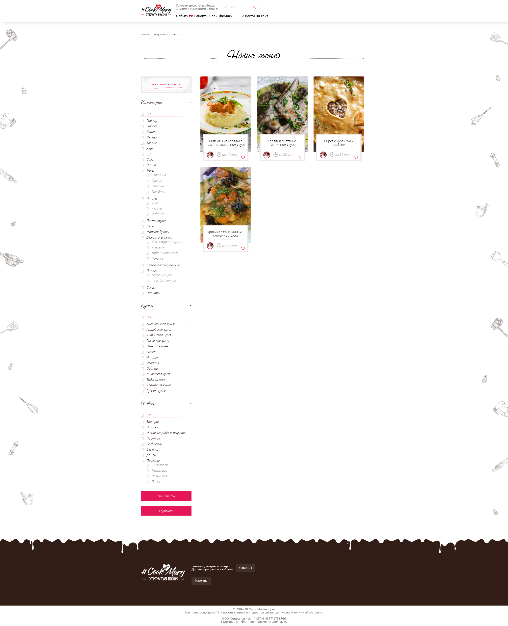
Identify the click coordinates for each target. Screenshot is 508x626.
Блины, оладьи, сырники (164, 265)
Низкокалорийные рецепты (166, 433)
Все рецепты (161, 35)
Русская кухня (156, 390)
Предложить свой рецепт (166, 84)
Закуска (152, 126)
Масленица (159, 470)
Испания (153, 363)
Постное (153, 438)
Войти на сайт (256, 16)
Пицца (151, 165)
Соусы (151, 287)
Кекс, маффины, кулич (167, 242)
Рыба (150, 226)
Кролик (157, 180)
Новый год (159, 476)
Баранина (159, 175)
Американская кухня (161, 324)
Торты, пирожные (165, 253)
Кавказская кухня (159, 385)
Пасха (156, 481)
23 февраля (160, 465)
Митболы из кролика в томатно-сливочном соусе (225, 142)
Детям (151, 455)
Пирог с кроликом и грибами (339, 142)
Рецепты (201, 581)
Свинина (158, 186)
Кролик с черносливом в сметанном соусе (225, 233)
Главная (145, 35)
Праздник (153, 460)
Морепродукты (158, 232)
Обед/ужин (154, 444)
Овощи (152, 137)
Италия (152, 357)
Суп (149, 154)
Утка (155, 203)
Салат (151, 159)
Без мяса (153, 449)
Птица (152, 198)
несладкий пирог (164, 280)
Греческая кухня (158, 340)
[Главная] (156, 10)
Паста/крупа (156, 220)
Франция (153, 368)
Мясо (150, 170)
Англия (151, 352)
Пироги (152, 271)
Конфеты (158, 247)
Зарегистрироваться (243, 157)
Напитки (153, 293)
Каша (151, 131)
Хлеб (150, 148)
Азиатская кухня (158, 374)
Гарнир (152, 120)
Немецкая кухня (157, 346)
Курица (157, 208)
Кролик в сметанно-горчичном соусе (282, 142)
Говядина (158, 191)
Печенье (157, 258)
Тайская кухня (156, 379)
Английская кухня (159, 329)
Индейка (158, 214)
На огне (152, 427)
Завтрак (153, 421)
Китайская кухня (159, 335)
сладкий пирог (162, 275)
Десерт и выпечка (159, 237)
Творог (152, 143)
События (183, 16)
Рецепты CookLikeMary (213, 16)
